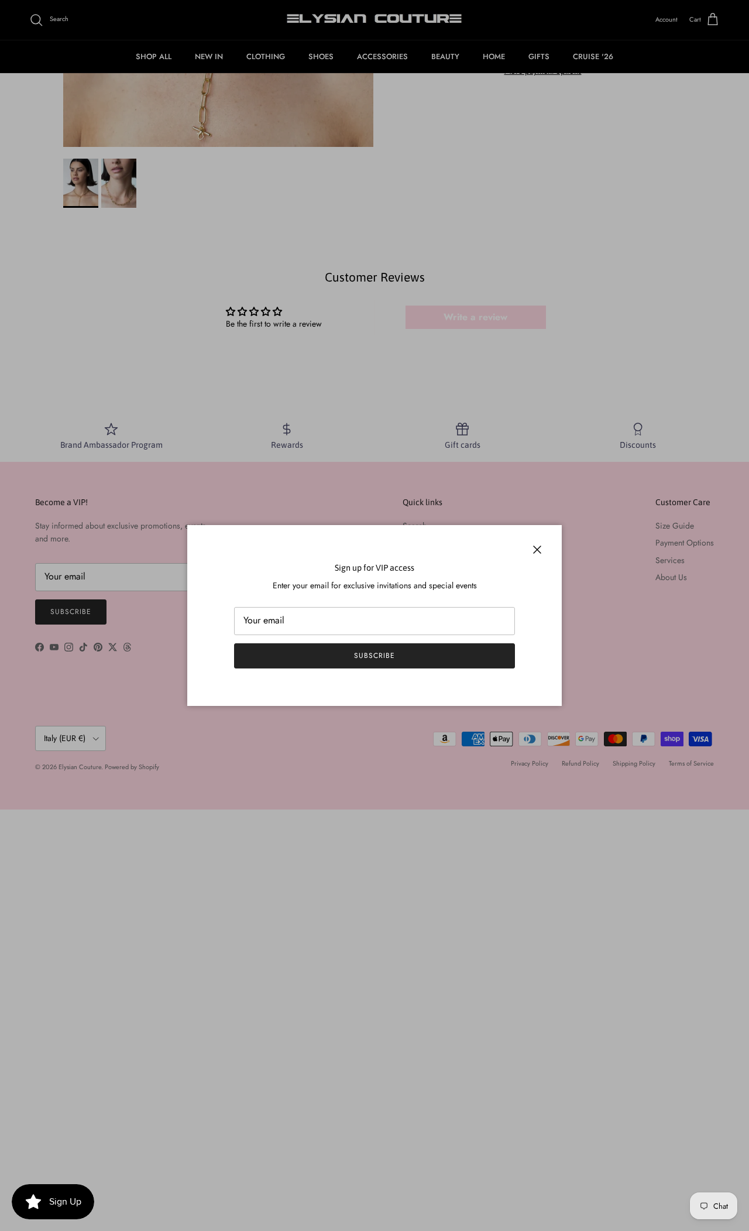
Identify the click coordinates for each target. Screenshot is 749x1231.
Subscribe (374, 655)
